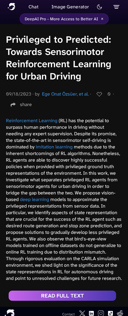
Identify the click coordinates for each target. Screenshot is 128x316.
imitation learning (54, 147)
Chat (33, 7)
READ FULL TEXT (62, 295)
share (26, 104)
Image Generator (70, 7)
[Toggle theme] (99, 7)
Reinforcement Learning (31, 120)
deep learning (34, 199)
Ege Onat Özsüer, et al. (65, 94)
